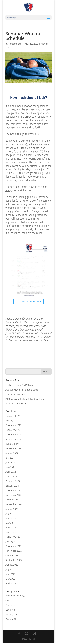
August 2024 (11, 453)
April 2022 (10, 583)
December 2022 (13, 546)
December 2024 (13, 434)
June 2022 (10, 574)
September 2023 (13, 504)
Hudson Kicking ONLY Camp (19, 385)
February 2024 (12, 481)
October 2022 (12, 555)
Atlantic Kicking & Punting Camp (21, 389)
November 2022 (13, 550)
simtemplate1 (15, 43)
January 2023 (12, 541)
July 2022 (10, 569)
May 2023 (10, 522)
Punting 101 (11, 618)
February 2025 (12, 429)
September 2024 (13, 448)
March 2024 (11, 476)
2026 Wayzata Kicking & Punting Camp (25, 398)
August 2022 (11, 564)
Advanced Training (15, 595)
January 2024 (12, 485)
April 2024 (10, 471)
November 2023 (13, 495)
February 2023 (12, 536)
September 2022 (13, 560)
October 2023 (12, 499)
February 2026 (12, 416)
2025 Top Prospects (15, 394)
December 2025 (13, 425)
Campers (10, 605)
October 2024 (12, 443)
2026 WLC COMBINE (15, 403)
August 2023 (11, 509)
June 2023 (10, 518)
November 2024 (13, 439)
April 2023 (10, 527)
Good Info (10, 609)
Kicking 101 (11, 614)
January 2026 (12, 420)
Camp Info (10, 600)
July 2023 (10, 513)
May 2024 (10, 467)
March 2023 (11, 532)
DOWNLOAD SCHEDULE (28, 301)
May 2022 (10, 578)
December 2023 (13, 490)
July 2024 (10, 457)
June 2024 (10, 462)
